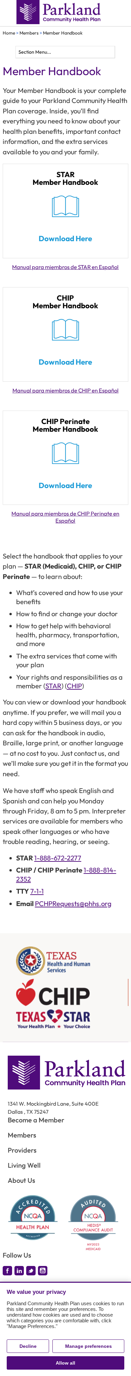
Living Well (24, 1165)
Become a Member (36, 1120)
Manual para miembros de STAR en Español (65, 266)
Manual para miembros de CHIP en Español (65, 390)
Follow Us (17, 1255)
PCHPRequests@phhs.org (73, 903)
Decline (28, 1346)
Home (9, 33)
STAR (53, 686)
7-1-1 (37, 891)
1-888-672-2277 (57, 858)
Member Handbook (63, 33)
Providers (22, 1150)
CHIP (74, 686)
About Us (21, 1180)
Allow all (65, 1363)
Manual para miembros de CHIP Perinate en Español (65, 517)
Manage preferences (88, 1346)
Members (29, 33)
